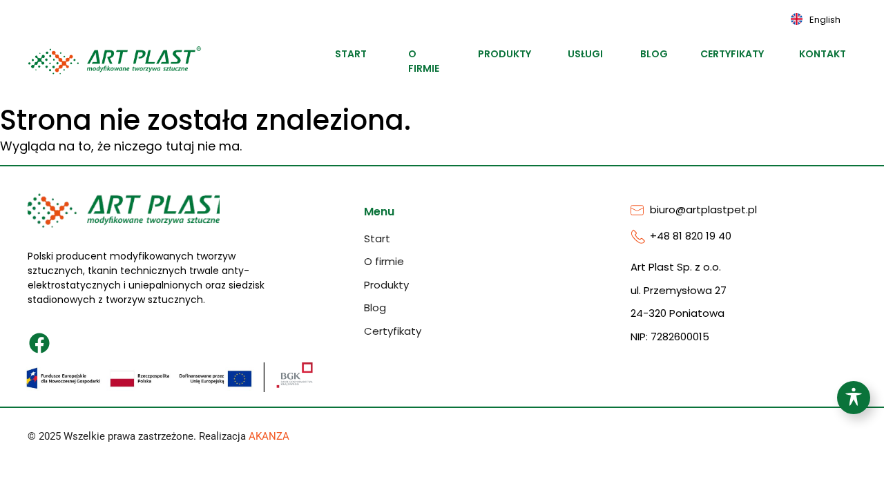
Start (353, 54)
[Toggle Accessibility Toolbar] (853, 397)
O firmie (423, 61)
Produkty (507, 54)
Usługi (588, 54)
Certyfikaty (736, 54)
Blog (656, 54)
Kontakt (825, 54)
